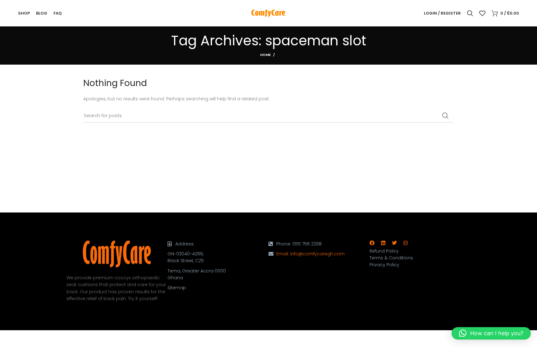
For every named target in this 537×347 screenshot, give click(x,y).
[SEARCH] (445, 115)
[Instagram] (405, 242)
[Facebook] (371, 242)
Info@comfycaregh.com (317, 254)
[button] (491, 333)
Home (265, 54)
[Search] (470, 13)
